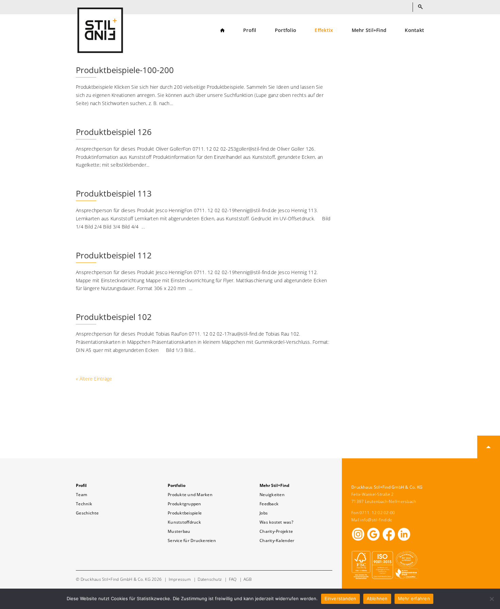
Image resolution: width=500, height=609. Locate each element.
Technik (84, 504)
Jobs (264, 513)
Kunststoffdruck (184, 522)
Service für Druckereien (192, 540)
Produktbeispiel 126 (114, 131)
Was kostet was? (276, 522)
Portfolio (285, 30)
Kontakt (414, 30)
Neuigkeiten (272, 494)
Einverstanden (340, 598)
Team (81, 494)
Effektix (324, 30)
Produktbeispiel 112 (114, 255)
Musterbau (179, 531)
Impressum (180, 579)
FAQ (233, 579)
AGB (248, 579)
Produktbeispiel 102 (114, 316)
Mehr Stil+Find (369, 30)
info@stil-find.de (376, 520)
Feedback (269, 504)
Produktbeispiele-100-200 (125, 69)
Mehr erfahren (414, 598)
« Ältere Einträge (94, 378)
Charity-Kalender (277, 540)
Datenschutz (210, 579)
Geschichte (87, 513)
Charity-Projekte (276, 531)
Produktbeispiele (185, 513)
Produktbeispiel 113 (114, 193)
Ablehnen (377, 598)
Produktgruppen (184, 504)
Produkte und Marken (190, 494)
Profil (249, 30)
